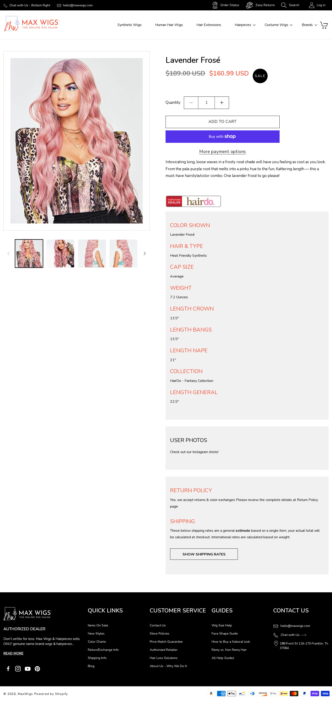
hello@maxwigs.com (78, 5)
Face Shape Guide (225, 633)
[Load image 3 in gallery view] (92, 253)
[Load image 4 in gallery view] (123, 253)
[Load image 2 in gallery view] (60, 253)
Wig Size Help (222, 625)
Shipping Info (97, 658)
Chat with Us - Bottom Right (29, 5)
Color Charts (97, 642)
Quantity (173, 102)
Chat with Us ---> (293, 635)
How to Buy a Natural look (231, 642)
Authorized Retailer (164, 650)
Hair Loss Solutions (164, 658)
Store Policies (159, 633)
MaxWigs (25, 694)
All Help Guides (223, 658)
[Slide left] (8, 254)
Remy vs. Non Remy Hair (229, 650)
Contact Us (158, 625)
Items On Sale (98, 625)
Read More (13, 653)
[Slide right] (145, 254)
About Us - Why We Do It (168, 666)
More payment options (222, 152)
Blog (91, 666)
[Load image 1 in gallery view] (29, 253)
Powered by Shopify (51, 694)
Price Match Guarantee (166, 642)
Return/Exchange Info (103, 650)
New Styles (96, 633)
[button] (290, 5)
